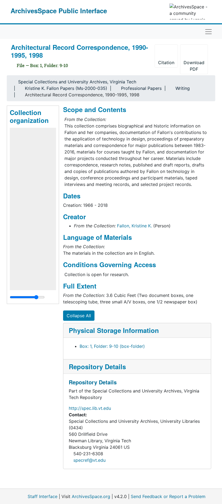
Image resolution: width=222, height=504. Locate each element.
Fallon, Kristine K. (134, 225)
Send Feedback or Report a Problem (168, 496)
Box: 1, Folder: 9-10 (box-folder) (112, 346)
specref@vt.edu (89, 460)
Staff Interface (42, 496)
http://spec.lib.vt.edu (90, 408)
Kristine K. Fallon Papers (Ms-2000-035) (66, 88)
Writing (182, 88)
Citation (166, 62)
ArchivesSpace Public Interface (59, 10)
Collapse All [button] (79, 315)
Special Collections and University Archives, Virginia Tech (77, 81)
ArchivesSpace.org (91, 496)
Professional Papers (141, 88)
